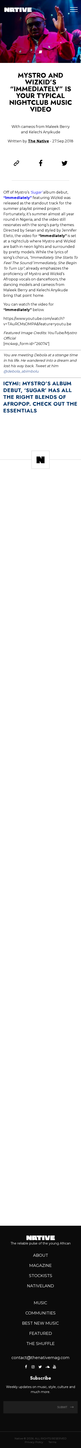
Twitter (40, 1367)
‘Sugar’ (36, 192)
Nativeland (40, 1285)
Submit (62, 1407)
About (40, 1255)
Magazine (40, 1265)
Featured (40, 1333)
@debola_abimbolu (21, 371)
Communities (40, 1313)
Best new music (40, 1323)
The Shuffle (40, 1343)
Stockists (40, 1275)
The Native (38, 141)
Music (40, 1302)
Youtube (54, 1367)
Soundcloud (47, 1367)
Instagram (33, 1367)
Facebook (26, 1367)
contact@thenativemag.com (40, 1357)
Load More (40, 1206)
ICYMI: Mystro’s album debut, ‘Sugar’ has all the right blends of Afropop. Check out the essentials (40, 396)
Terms (52, 1442)
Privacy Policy (34, 1442)
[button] (40, 51)
